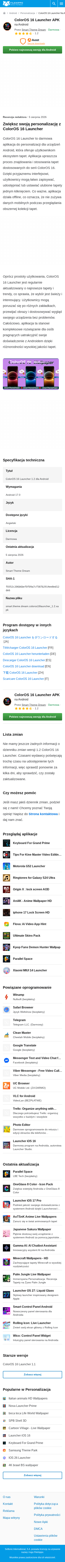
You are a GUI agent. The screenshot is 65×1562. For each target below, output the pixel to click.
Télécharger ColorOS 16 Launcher (25, 647)
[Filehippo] (13, 3)
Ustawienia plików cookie (45, 1537)
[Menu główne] (61, 3)
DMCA (38, 1528)
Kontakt (8, 1503)
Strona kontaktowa (43, 814)
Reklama (8, 1510)
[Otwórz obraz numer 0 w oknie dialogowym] (31, 374)
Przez (30, 29)
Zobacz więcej (32, 1374)
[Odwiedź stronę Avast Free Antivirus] (32, 41)
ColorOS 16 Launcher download (23, 666)
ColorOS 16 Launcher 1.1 (19, 1364)
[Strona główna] (4, 13)
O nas (6, 1497)
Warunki (39, 1497)
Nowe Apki (41, 1521)
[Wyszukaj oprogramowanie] (54, 3)
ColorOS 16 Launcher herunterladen (26, 653)
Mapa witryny (11, 1517)
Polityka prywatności (47, 1514)
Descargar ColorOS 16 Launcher (24, 660)
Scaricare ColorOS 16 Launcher (23, 678)
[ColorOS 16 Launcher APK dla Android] (7, 26)
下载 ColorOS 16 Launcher (20, 672)
